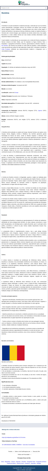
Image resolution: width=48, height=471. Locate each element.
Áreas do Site (36, 451)
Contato (10, 451)
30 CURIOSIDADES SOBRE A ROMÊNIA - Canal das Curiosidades (18, 444)
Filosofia (24, 461)
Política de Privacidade (24, 454)
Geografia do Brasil (41, 461)
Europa (16, 92)
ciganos (40, 110)
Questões (33, 463)
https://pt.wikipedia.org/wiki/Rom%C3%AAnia (13, 437)
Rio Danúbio (5, 45)
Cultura (13, 461)
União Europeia (6, 49)
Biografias (7, 461)
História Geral (20, 463)
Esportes (18, 461)
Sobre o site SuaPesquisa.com (22, 451)
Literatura (27, 463)
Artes (2, 461)
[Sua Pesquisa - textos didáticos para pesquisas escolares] (24, 5)
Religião (39, 463)
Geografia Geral (31, 461)
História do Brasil (11, 463)
